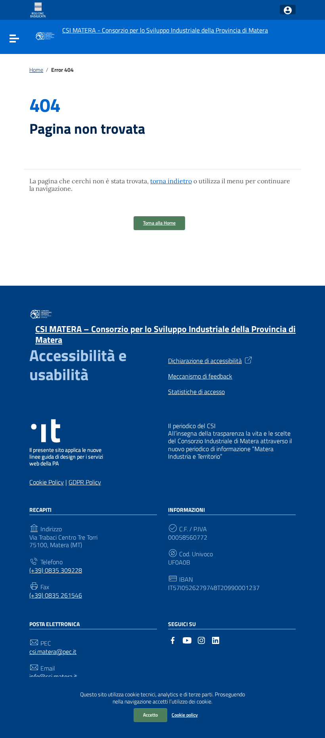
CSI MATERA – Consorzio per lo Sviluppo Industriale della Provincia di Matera (165, 334)
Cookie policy (185, 715)
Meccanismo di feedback (200, 376)
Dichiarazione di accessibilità (205, 360)
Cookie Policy (46, 482)
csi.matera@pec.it (52, 651)
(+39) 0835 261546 (55, 595)
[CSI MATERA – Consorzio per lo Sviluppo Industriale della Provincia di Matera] (45, 35)
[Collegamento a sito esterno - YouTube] (187, 639)
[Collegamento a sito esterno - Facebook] (173, 639)
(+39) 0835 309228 (55, 570)
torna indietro (171, 181)
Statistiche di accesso (196, 392)
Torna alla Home (159, 223)
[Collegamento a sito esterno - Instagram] (201, 639)
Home (36, 69)
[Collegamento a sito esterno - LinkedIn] (215, 639)
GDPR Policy (85, 482)
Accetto (150, 715)
